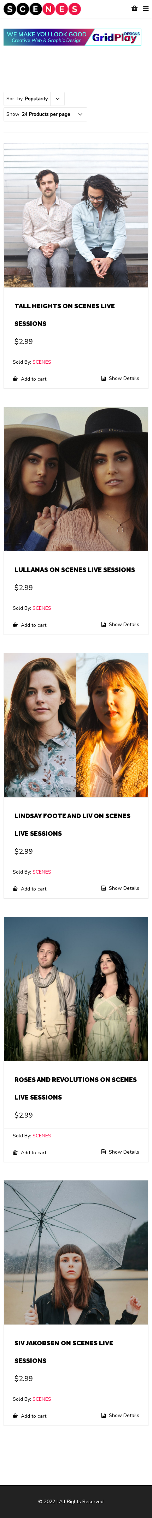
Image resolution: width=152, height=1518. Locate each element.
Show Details (123, 378)
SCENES (42, 362)
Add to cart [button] (32, 379)
